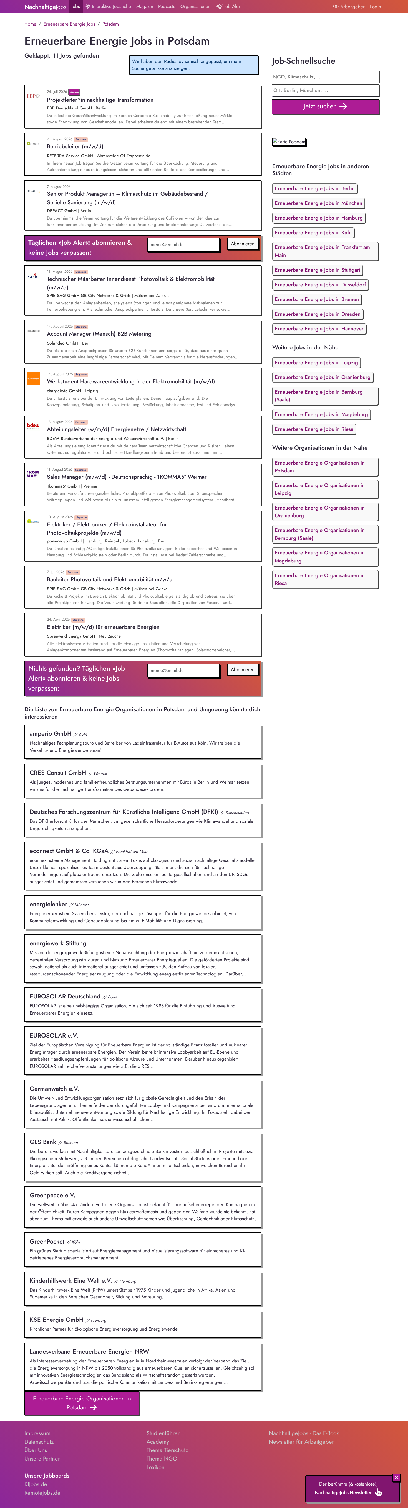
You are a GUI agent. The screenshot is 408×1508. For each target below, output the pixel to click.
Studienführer (163, 1433)
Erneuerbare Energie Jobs (69, 24)
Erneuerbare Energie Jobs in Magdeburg (321, 414)
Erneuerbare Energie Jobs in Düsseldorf (320, 284)
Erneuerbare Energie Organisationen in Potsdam (82, 1403)
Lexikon (156, 1467)
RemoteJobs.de (42, 1493)
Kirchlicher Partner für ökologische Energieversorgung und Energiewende (104, 1323)
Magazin (144, 6)
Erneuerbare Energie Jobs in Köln (313, 232)
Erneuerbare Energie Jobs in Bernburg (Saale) (319, 395)
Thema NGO (162, 1458)
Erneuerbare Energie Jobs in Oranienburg (323, 377)
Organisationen (195, 6)
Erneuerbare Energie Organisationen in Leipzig (320, 489)
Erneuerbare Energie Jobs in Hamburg (319, 217)
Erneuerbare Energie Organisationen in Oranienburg (320, 511)
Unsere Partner (42, 1458)
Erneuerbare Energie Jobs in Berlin (315, 188)
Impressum (37, 1433)
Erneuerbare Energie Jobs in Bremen (317, 299)
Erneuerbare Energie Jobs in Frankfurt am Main (322, 251)
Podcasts (166, 6)
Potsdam (110, 24)
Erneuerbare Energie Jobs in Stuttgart (317, 270)
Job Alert (232, 6)
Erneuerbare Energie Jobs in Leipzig (316, 362)
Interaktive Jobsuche (110, 6)
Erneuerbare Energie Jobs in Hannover (319, 328)
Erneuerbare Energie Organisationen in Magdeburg (320, 556)
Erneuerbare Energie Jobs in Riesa (314, 429)
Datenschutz (39, 1442)
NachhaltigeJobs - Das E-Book (304, 1433)
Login (375, 6)
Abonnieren (243, 243)
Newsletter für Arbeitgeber (301, 1442)
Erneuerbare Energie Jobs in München (318, 203)
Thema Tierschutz (167, 1450)
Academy (158, 1442)
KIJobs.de (35, 1484)
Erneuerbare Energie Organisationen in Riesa (320, 579)
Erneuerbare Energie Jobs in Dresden (318, 314)
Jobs (76, 6)
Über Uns (35, 1450)
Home (30, 24)
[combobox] (326, 90)
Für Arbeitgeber (348, 6)
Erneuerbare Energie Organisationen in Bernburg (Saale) (320, 534)
